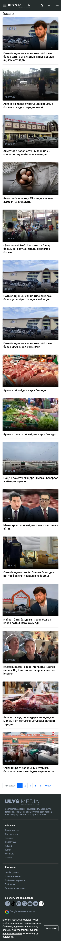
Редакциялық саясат (16, 888)
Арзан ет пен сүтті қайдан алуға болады (29, 434)
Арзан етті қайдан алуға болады (24, 390)
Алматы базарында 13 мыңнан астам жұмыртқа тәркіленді (28, 200)
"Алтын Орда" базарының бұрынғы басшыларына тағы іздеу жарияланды (29, 769)
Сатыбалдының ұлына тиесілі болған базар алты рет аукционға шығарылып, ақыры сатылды (29, 57)
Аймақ (8, 846)
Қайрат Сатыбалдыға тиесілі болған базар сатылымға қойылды (27, 621)
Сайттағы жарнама (15, 880)
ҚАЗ (50, 6)
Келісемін (51, 928)
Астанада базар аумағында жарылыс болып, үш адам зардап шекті (28, 105)
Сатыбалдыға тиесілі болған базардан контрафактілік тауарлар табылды (28, 574)
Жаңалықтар (12, 830)
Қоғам (8, 849)
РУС (57, 6)
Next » (48, 785)
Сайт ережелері (13, 876)
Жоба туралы (12, 872)
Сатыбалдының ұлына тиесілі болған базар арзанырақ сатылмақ (27, 345)
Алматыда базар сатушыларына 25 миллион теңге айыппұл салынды (26, 152)
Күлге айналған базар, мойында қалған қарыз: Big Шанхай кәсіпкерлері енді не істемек (29, 670)
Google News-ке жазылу (22, 911)
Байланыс (10, 884)
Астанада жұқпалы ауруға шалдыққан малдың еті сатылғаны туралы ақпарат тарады (29, 721)
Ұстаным (9, 853)
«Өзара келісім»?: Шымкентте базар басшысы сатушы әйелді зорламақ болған (26, 249)
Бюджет (9, 838)
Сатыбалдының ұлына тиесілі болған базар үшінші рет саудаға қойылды (27, 297)
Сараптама (10, 842)
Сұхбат (8, 857)
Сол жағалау (11, 834)
